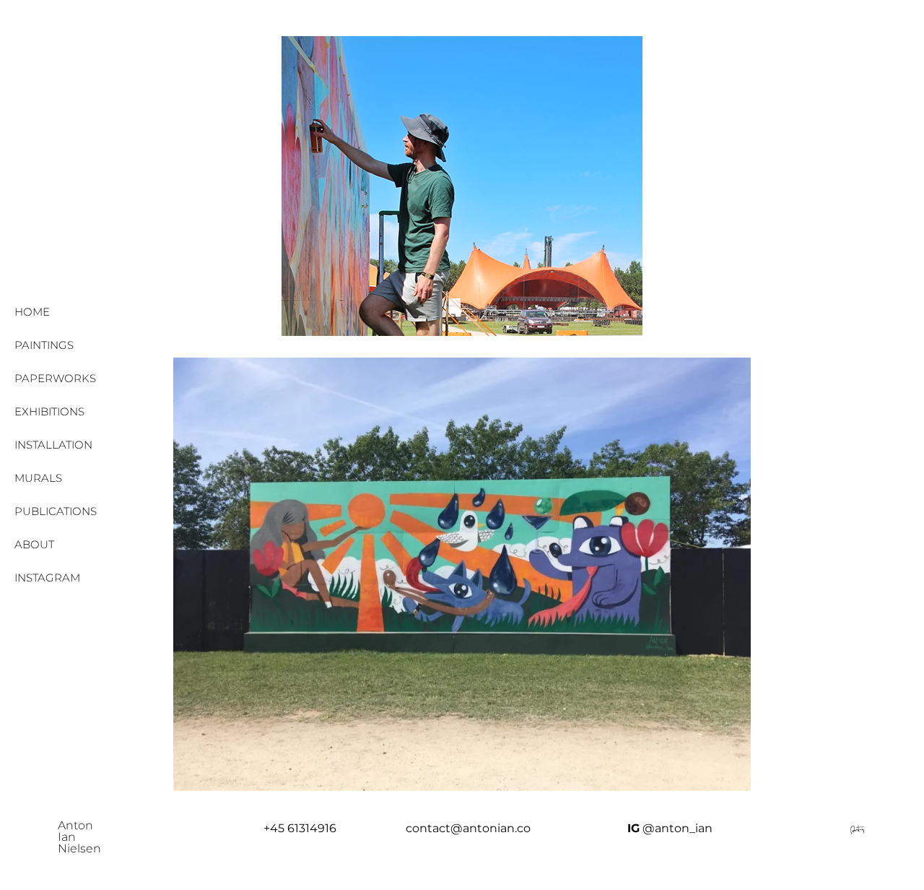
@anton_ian (677, 828)
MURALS (38, 478)
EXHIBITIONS (49, 411)
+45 (275, 828)
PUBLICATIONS (55, 511)
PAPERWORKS (55, 378)
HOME (32, 312)
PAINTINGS (44, 345)
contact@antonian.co (468, 828)
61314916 (311, 828)
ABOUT (34, 544)
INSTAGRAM (47, 577)
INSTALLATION (53, 445)
